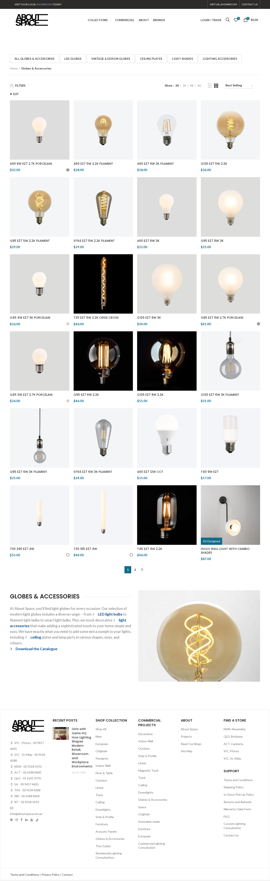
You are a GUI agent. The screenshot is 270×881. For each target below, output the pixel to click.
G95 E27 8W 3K (212, 241)
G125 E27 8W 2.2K (150, 395)
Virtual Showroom (223, 4)
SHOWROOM (44, 4)
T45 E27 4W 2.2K (149, 549)
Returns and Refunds (238, 802)
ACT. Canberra (233, 744)
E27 (15, 94)
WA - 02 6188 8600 (27, 796)
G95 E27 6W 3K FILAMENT (28, 472)
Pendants (102, 758)
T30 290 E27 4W (22, 549)
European (102, 744)
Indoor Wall (103, 765)
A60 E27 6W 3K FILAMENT (155, 164)
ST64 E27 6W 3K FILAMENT (93, 472)
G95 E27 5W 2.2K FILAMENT (30, 241)
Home (14, 68)
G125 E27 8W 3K (149, 317)
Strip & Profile (105, 817)
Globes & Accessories (110, 838)
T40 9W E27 (210, 472)
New (99, 736)
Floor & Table (104, 773)
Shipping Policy (233, 787)
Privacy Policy (51, 874)
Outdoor (101, 780)
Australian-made (149, 821)
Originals (101, 751)
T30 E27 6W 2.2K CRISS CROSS (96, 317)
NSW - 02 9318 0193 (28, 766)
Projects (186, 736)
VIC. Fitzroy (231, 751)
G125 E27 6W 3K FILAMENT (220, 395)
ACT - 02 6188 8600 (27, 772)
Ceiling (100, 802)
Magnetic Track (148, 770)
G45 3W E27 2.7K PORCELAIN (31, 395)
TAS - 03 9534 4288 (27, 790)
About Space (189, 729)
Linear (100, 787)
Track (99, 795)
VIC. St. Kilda (232, 758)
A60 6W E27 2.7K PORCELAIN (31, 164)
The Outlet (103, 846)
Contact (67, 874)
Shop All (101, 729)
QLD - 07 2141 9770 (27, 778)
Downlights (103, 809)
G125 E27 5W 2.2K (214, 164)
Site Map (186, 751)
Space (142, 807)
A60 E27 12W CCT (150, 472)
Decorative (145, 734)
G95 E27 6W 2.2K (86, 395)
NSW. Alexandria (234, 729)
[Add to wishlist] (66, 107)
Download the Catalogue (36, 649)
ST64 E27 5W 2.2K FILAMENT (94, 241)
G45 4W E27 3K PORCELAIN (30, 317)
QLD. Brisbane (233, 736)
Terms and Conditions (238, 780)
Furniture (102, 824)
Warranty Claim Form (237, 809)
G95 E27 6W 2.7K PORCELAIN (222, 317)
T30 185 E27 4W (85, 549)
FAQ (227, 816)
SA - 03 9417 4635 (26, 784)
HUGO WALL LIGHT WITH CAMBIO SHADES (225, 551)
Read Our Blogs (191, 744)
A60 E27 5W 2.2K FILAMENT (93, 164)
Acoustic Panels (106, 831)
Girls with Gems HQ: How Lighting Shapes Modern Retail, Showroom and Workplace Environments (82, 747)
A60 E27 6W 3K (148, 241)
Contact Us (231, 835)
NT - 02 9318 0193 (26, 802)
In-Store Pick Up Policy (239, 794)
